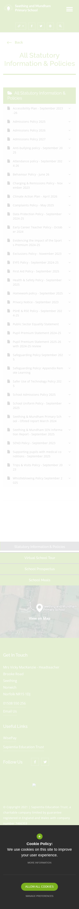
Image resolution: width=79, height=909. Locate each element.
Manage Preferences (39, 896)
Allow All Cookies (39, 886)
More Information (39, 862)
